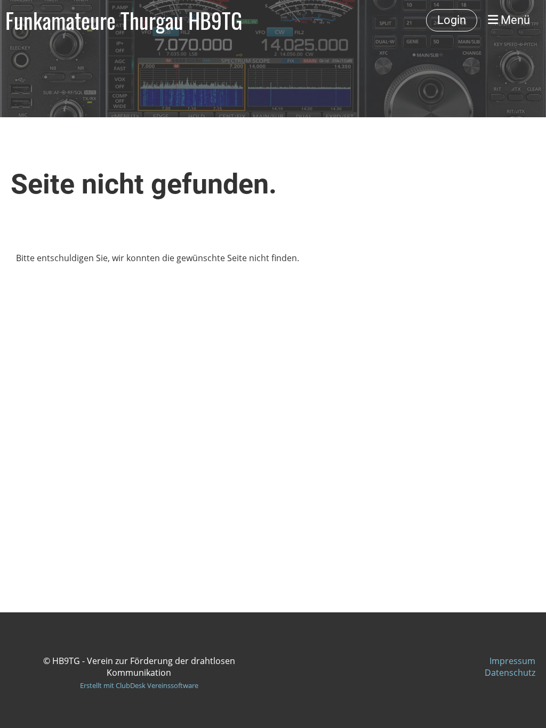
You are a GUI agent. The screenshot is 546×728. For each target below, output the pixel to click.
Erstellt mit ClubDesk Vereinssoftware (139, 685)
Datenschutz (510, 672)
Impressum (512, 661)
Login (451, 20)
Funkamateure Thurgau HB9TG (123, 20)
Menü (514, 20)
